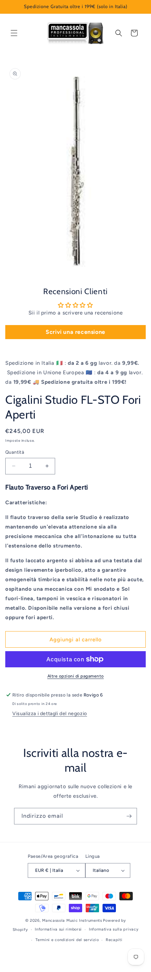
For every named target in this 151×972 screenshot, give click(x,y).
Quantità (14, 452)
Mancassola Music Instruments (72, 920)
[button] (14, 33)
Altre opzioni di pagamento (75, 676)
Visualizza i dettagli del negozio (49, 714)
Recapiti (114, 940)
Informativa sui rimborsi (58, 929)
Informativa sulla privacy (114, 929)
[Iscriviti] (129, 816)
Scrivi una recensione (75, 332)
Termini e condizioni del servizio (67, 940)
